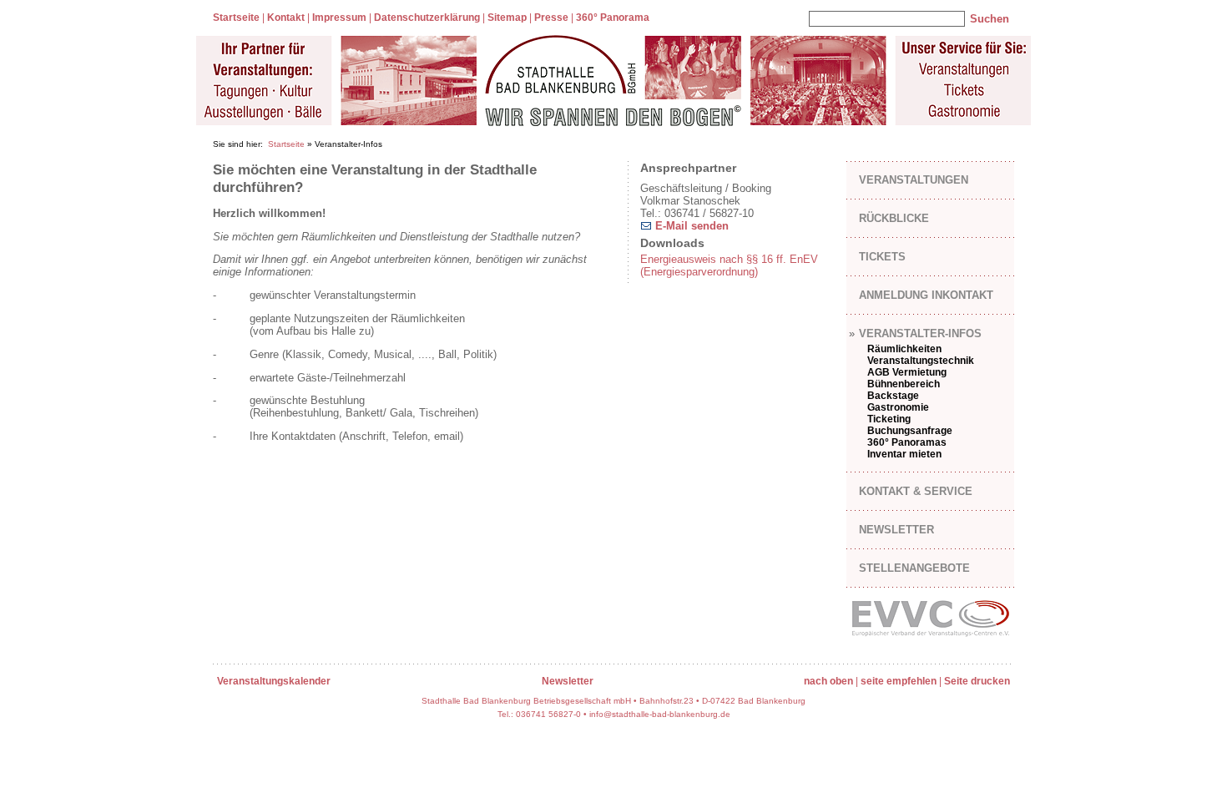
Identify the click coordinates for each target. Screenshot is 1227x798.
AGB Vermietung (907, 372)
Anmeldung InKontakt (926, 295)
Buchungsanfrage (909, 431)
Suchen (989, 19)
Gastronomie (898, 407)
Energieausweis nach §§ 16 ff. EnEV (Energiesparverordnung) (729, 265)
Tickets (882, 256)
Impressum (339, 18)
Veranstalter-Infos (920, 333)
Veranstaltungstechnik (920, 361)
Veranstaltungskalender (274, 681)
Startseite (236, 18)
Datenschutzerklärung (427, 18)
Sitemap (507, 18)
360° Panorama (612, 18)
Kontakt (286, 18)
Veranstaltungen (913, 180)
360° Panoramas (907, 442)
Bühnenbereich (903, 384)
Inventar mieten (904, 454)
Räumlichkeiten (904, 349)
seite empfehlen (899, 681)
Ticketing (889, 419)
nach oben (828, 681)
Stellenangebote (914, 568)
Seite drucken (977, 681)
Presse (551, 18)
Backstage (893, 396)
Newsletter (896, 529)
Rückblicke (894, 218)
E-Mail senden (690, 226)
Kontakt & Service (915, 491)
